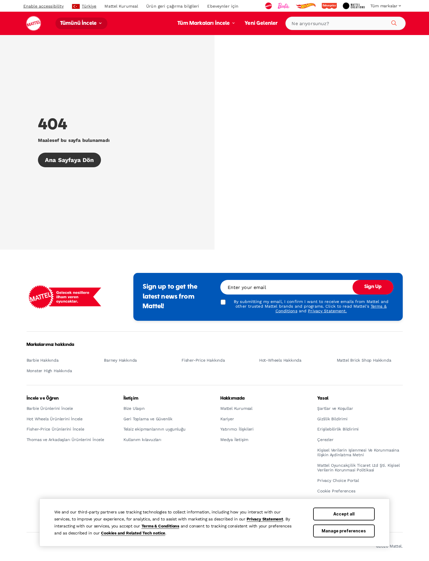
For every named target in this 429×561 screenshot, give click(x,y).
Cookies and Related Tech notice (133, 533)
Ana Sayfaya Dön (69, 159)
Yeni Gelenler (261, 23)
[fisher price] (329, 6)
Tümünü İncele (79, 23)
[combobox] (345, 23)
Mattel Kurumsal (121, 6)
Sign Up (373, 287)
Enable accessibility (43, 6)
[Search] (393, 22)
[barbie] (284, 6)
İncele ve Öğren (43, 398)
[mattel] (269, 6)
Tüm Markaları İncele (204, 23)
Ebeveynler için (222, 6)
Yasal (322, 398)
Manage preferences (344, 530)
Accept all (344, 513)
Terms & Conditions (160, 526)
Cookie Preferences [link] (336, 491)
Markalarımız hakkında (50, 345)
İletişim (130, 398)
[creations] (354, 6)
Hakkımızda (232, 398)
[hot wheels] (306, 6)
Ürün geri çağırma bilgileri (172, 6)
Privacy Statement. (327, 311)
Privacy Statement (265, 519)
